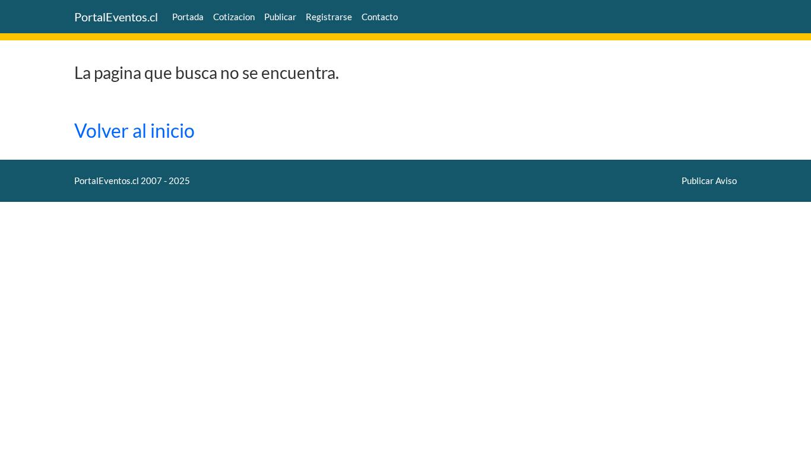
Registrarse (329, 16)
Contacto (380, 16)
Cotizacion (234, 16)
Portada (188, 16)
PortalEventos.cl (116, 17)
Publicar (280, 16)
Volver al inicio (134, 130)
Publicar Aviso (709, 180)
